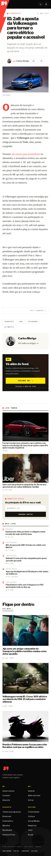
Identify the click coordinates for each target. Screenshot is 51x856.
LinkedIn (25, 851)
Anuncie (6, 800)
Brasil (30, 835)
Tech (30, 830)
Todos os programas (11, 812)
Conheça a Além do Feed (25, 386)
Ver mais (7, 609)
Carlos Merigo (22, 60)
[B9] (5, 2)
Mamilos (6, 825)
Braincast (6, 816)
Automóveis (9, 327)
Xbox (21, 322)
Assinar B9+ (25, 380)
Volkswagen (33, 322)
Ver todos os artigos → (28, 343)
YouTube (34, 851)
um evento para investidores (26, 153)
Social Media (33, 821)
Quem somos (8, 791)
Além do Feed (34, 795)
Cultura (31, 816)
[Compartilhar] (41, 61)
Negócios (32, 825)
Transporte (15, 13)
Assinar (31, 791)
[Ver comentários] (34, 61)
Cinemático (7, 821)
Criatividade (33, 812)
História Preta (8, 835)
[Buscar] (40, 4)
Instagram (6, 851)
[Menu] (46, 4)
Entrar (31, 800)
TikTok (16, 851)
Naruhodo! (7, 830)
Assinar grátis (25, 514)
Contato (6, 795)
